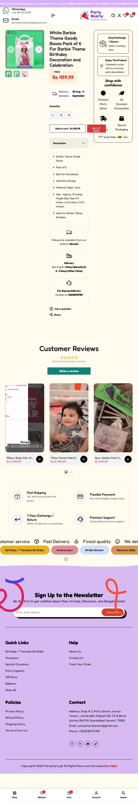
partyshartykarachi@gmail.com (98, 725)
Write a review (69, 371)
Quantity (55, 106)
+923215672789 (89, 731)
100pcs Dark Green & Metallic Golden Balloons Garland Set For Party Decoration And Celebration (44, 782)
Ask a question (62, 308)
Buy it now (96, 129)
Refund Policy (14, 717)
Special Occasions (17, 664)
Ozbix (113, 766)
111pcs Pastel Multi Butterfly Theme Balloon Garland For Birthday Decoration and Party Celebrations (64, 458)
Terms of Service (16, 730)
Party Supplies (14, 670)
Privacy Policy (14, 711)
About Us (75, 651)
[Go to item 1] (66, 472)
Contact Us (76, 658)
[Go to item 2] (72, 472)
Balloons (10, 683)
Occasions (12, 658)
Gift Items (11, 677)
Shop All (10, 690)
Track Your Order (80, 664)
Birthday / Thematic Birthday (24, 651)
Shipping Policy (15, 724)
